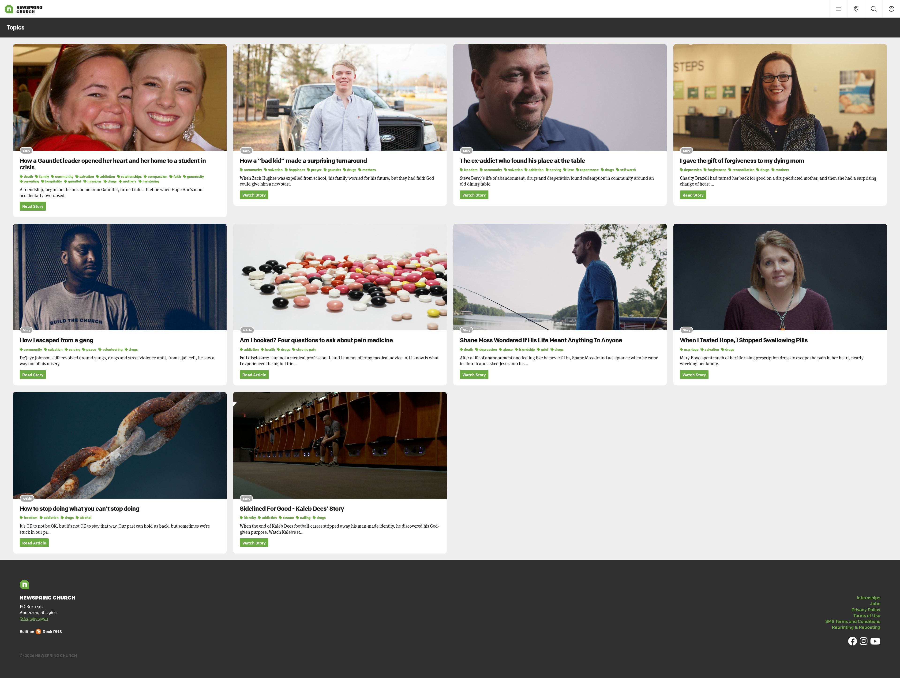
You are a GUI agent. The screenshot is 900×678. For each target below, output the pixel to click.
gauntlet (74, 181)
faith (177, 176)
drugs (112, 181)
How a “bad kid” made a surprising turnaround (303, 160)
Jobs (875, 603)
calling (305, 517)
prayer (316, 169)
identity (249, 517)
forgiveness (716, 169)
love (570, 169)
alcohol (85, 517)
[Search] (873, 9)
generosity (195, 176)
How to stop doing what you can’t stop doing (79, 508)
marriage (690, 349)
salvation (86, 176)
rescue (288, 517)
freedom (470, 169)
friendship (526, 349)
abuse (507, 349)
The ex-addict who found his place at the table (522, 160)
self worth (627, 169)
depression (692, 169)
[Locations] (856, 9)
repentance (589, 169)
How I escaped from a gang (56, 340)
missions (94, 181)
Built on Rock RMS (41, 631)
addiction (107, 176)
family (43, 176)
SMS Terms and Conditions (852, 621)
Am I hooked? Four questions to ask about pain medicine (316, 340)
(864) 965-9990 (34, 619)
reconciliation (743, 169)
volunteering (112, 349)
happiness (296, 169)
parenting (31, 181)
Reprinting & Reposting (856, 627)
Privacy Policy (865, 609)
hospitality (53, 181)
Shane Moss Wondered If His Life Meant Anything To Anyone (541, 340)
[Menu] (838, 9)
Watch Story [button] (254, 195)
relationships (131, 176)
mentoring (150, 181)
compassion (157, 176)
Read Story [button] (32, 206)
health (269, 349)
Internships (868, 597)
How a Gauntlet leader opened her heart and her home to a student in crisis (113, 164)
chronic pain (306, 349)
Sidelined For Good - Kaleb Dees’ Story (292, 508)
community (64, 176)
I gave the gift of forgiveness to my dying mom (742, 160)
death (28, 176)
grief (544, 349)
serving (555, 169)
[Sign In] (891, 9)
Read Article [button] (254, 374)
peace (91, 349)
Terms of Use (866, 615)
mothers (129, 181)
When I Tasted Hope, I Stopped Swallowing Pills (744, 340)
